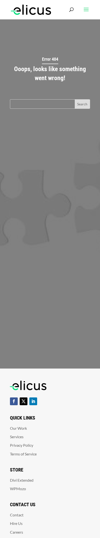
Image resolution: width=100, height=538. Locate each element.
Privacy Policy (21, 445)
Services (17, 436)
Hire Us (16, 523)
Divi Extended (21, 480)
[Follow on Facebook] (14, 401)
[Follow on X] (23, 401)
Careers (16, 532)
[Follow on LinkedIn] (33, 401)
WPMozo (18, 488)
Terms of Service (23, 454)
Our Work (18, 428)
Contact (17, 515)
